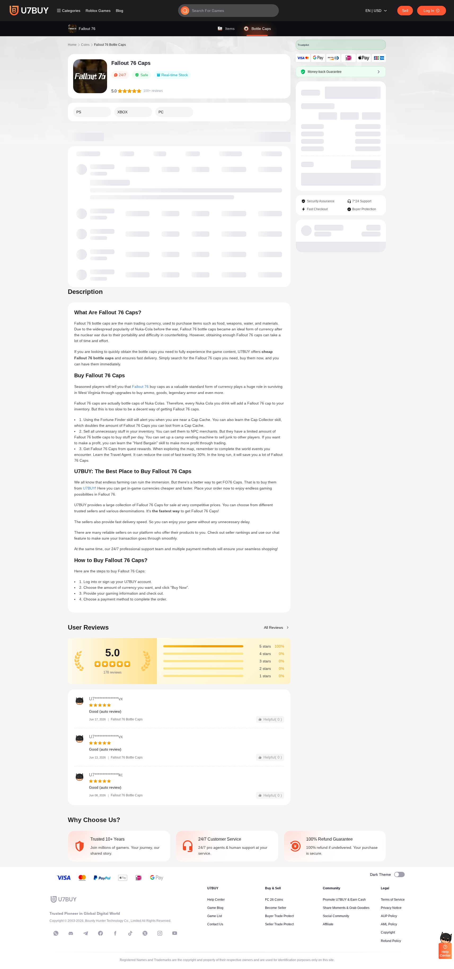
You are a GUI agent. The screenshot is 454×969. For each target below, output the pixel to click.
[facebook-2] (115, 933)
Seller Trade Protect (279, 924)
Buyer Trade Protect (279, 916)
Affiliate (328, 924)
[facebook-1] (100, 933)
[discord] (71, 933)
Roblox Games (98, 10)
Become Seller (275, 908)
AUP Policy (389, 916)
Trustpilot (303, 44)
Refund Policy (391, 941)
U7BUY (89, 488)
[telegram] (85, 933)
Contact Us (215, 924)
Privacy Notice (391, 908)
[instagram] (160, 933)
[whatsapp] (56, 933)
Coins (85, 45)
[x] (145, 933)
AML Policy (389, 924)
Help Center (216, 899)
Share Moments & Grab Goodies (346, 908)
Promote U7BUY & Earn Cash (344, 899)
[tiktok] (130, 933)
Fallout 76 (140, 386)
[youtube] (174, 933)
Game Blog (215, 908)
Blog (119, 10)
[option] (92, 112)
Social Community (336, 916)
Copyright (388, 932)
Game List (214, 916)
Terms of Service (393, 899)
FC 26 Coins (274, 899)
